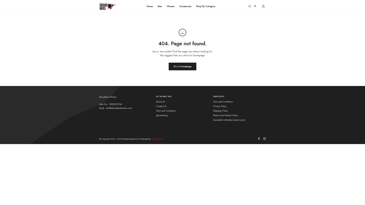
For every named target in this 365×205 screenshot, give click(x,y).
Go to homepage (182, 66)
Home (150, 6)
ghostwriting (162, 115)
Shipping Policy (220, 110)
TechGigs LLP (157, 139)
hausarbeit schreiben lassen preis (229, 120)
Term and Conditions (166, 110)
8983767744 (116, 104)
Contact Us (161, 106)
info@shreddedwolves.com (119, 108)
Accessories (185, 6)
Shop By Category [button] (205, 6)
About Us (160, 101)
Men (160, 6)
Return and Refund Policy (225, 115)
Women (171, 6)
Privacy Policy (219, 106)
